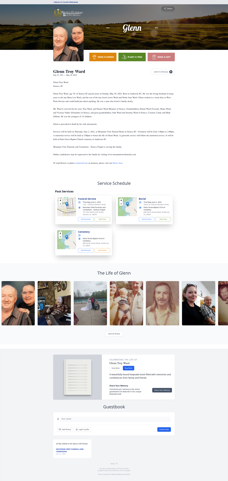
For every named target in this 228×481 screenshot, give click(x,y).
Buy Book (128, 368)
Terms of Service (120, 470)
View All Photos (114, 334)
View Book (115, 368)
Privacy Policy (107, 470)
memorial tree (82, 162)
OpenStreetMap (116, 474)
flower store (118, 162)
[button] (66, 204)
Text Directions (86, 219)
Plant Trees (102, 219)
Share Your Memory (162, 390)
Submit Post (164, 429)
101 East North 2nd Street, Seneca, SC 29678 (93, 213)
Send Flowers (102, 250)
